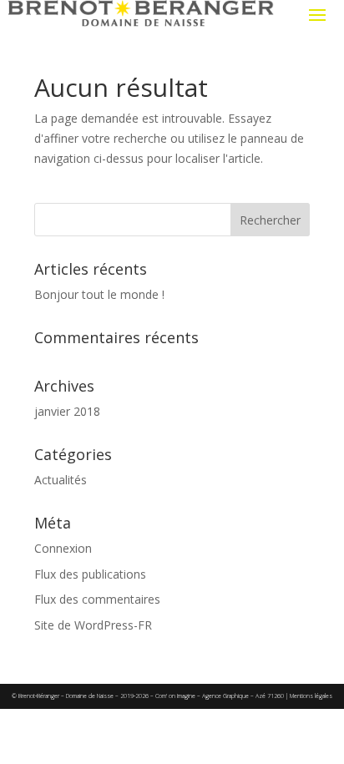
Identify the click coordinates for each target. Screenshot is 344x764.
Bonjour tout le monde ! (99, 294)
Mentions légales (311, 696)
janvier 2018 (67, 411)
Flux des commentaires (97, 599)
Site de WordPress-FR (93, 625)
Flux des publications (90, 574)
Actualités (60, 480)
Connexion (63, 548)
